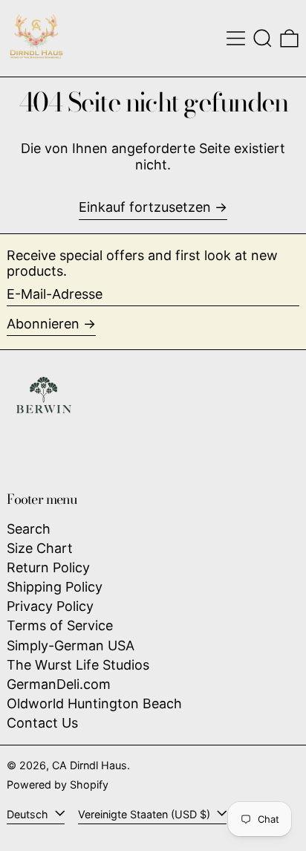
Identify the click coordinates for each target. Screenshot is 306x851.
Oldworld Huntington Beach (94, 703)
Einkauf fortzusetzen (145, 207)
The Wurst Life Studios (78, 665)
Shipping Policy (54, 587)
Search (29, 529)
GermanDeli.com (59, 684)
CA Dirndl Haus (89, 765)
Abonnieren (43, 323)
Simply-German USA (70, 645)
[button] (263, 38)
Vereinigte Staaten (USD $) (145, 814)
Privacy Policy (50, 606)
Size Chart (40, 548)
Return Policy (48, 567)
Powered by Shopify (57, 784)
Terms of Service (60, 625)
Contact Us (42, 723)
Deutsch (29, 814)
